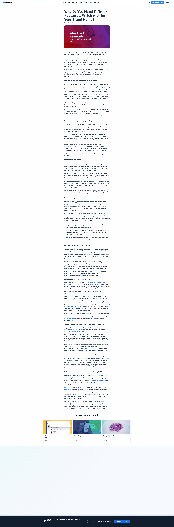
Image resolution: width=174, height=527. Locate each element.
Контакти (96, 2)
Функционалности (72, 2)
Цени (86, 2)
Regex (103, 403)
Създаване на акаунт (157, 2)
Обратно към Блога (49, 9)
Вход (149, 2)
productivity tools (100, 380)
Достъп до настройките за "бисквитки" (100, 521)
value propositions (69, 318)
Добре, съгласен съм (122, 521)
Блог (91, 2)
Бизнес (81, 2)
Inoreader (67, 387)
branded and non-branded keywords (96, 282)
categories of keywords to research (74, 331)
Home (64, 2)
